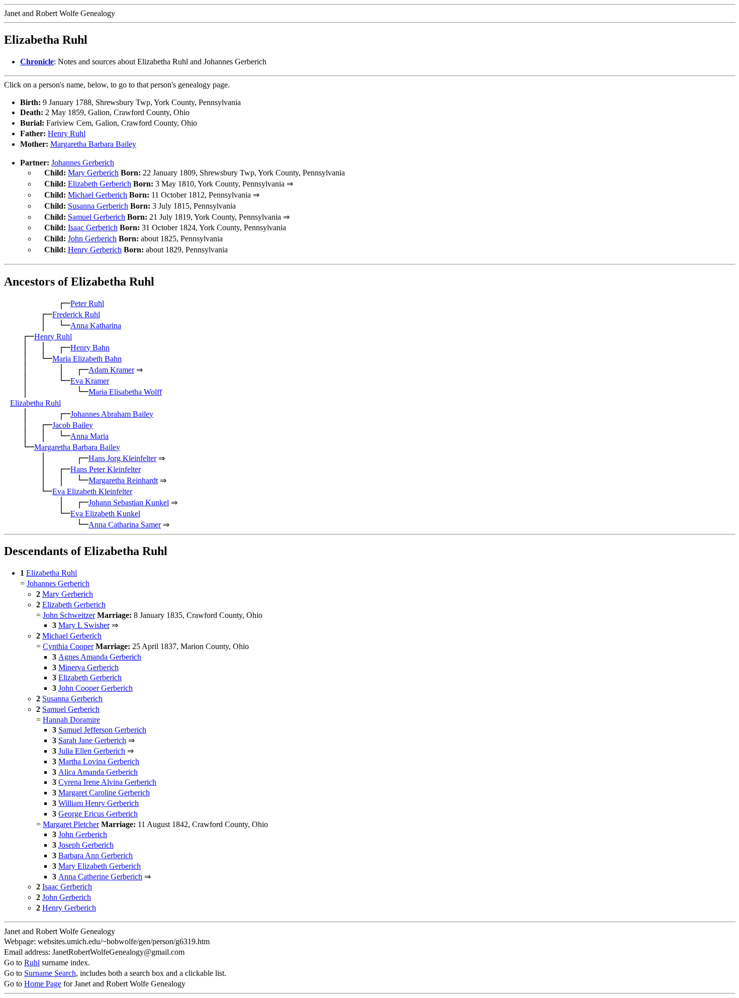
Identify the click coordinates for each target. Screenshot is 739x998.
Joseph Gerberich (86, 845)
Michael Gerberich (97, 195)
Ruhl (32, 962)
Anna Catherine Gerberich (100, 876)
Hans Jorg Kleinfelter (122, 458)
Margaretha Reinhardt (123, 480)
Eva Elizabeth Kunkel (105, 513)
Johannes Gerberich (82, 162)
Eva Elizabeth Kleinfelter (92, 491)
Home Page (42, 983)
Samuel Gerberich (96, 217)
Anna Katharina (95, 325)
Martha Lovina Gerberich (98, 761)
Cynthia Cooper (68, 646)
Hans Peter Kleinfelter (105, 469)
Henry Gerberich (95, 249)
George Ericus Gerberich (98, 813)
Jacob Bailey (72, 425)
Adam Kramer (111, 370)
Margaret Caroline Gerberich (104, 792)
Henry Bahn (90, 347)
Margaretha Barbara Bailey (93, 144)
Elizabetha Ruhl (35, 403)
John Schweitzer (69, 615)
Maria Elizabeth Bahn (87, 358)
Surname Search (50, 973)
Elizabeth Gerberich (99, 183)
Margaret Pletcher (71, 824)
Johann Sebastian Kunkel (128, 502)
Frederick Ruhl (76, 314)
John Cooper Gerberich (95, 688)
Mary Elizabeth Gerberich (99, 866)
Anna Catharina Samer (124, 524)
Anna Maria (89, 436)
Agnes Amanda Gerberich (99, 657)
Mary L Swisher (84, 625)
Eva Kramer (89, 381)
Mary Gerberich (93, 172)
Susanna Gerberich (98, 206)
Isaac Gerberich (93, 227)
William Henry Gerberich (98, 803)
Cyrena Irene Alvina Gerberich (107, 782)
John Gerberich (92, 238)
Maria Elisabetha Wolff (125, 392)
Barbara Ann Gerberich (95, 855)
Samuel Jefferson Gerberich (102, 729)
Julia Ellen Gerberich (91, 751)
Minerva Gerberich (88, 667)
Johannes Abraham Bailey (111, 414)
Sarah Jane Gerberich (92, 740)
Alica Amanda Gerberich (98, 772)
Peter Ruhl (87, 303)
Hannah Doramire (71, 719)
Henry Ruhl (66, 133)
